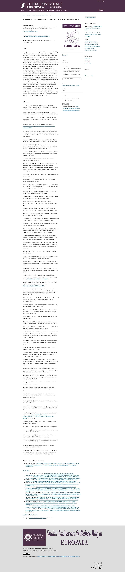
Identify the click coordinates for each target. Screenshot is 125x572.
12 (34, 514)
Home (24, 15)
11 (33, 514)
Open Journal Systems (90, 75)
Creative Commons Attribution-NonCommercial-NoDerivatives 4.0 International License (71, 108)
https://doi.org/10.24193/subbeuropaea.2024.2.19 (37, 36)
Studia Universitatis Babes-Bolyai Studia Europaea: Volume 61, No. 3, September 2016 (58, 507)
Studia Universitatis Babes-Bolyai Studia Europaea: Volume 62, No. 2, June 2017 (59, 475)
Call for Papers (50, 10)
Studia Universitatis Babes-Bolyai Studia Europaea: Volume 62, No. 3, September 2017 (59, 478)
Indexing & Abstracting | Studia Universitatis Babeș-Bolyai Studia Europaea (93, 34)
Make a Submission (90, 17)
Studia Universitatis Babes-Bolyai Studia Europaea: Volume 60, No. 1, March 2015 (58, 500)
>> (36, 514)
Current (22, 10)
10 (31, 514)
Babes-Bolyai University (90, 41)
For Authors (87, 61)
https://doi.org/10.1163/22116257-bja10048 (33, 285)
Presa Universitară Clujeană (91, 44)
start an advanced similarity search (37, 518)
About (66, 10)
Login (103, 1)
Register (98, 1)
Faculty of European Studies (91, 43)
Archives (29, 10)
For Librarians (88, 63)
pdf (65, 55)
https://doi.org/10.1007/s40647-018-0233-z (37, 279)
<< (23, 514)
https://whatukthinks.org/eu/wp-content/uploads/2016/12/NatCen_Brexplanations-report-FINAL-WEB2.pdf (38, 416)
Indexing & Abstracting (38, 10)
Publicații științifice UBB (90, 50)
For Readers (87, 58)
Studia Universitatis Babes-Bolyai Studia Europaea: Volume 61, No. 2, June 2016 (57, 481)
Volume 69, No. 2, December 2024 (40, 15)
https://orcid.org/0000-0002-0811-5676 (30, 31)
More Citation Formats (68, 78)
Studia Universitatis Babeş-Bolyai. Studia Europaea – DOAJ (93, 28)
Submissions (59, 10)
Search (101, 10)
